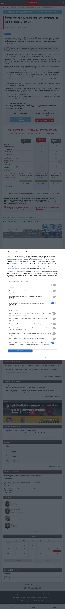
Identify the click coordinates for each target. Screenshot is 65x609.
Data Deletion (23, 357)
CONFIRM (20, 351)
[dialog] (32, 304)
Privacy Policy (42, 357)
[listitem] (32, 281)
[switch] (53, 285)
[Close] (61, 252)
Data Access (32, 357)
